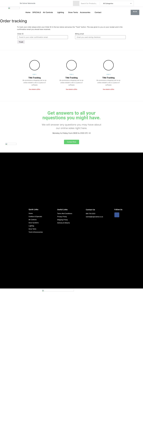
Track (21, 42)
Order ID (20, 34)
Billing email (79, 34)
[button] (35, 89)
